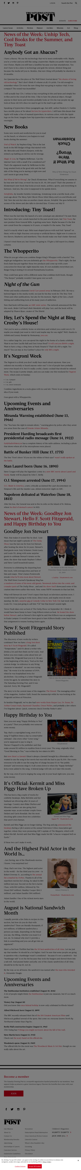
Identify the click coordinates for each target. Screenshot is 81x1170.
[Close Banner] (78, 1160)
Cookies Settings (20, 1166)
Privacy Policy (47, 1162)
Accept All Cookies (35, 1166)
